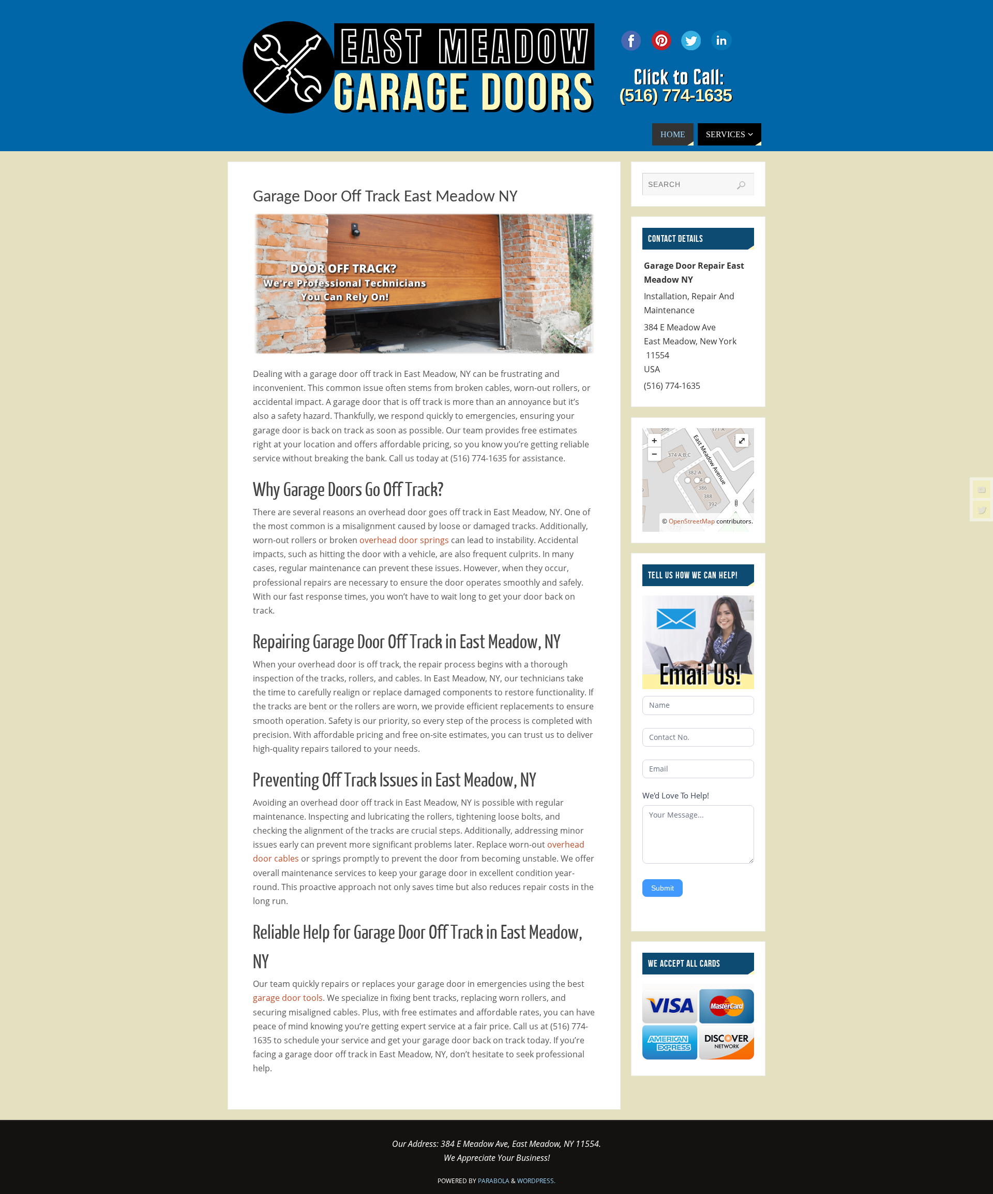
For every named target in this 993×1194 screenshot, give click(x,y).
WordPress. (536, 1180)
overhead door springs (404, 540)
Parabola (493, 1180)
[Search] (741, 185)
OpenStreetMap (692, 521)
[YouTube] (981, 489)
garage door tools (288, 997)
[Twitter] (981, 509)
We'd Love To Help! (675, 795)
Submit (662, 888)
